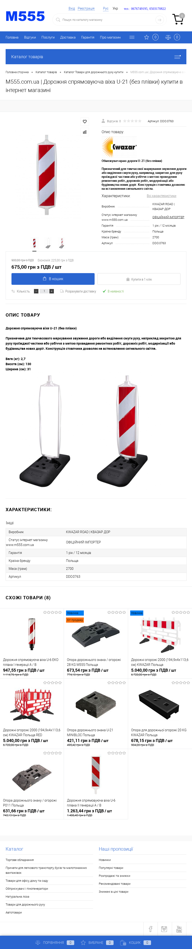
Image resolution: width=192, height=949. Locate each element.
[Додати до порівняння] (85, 132)
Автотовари (14, 912)
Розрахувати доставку (80, 291)
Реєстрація (86, 8)
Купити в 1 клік (141, 279)
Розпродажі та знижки (114, 876)
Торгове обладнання (20, 860)
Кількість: (23, 291)
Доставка (68, 37)
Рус (105, 8)
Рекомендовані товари (114, 883)
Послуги (48, 37)
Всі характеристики (161, 196)
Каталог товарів (27, 56)
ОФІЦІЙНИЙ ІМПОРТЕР (168, 217)
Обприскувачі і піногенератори (27, 888)
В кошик (56, 279)
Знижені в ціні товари (113, 891)
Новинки (105, 860)
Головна (12, 37)
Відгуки (30, 37)
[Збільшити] (48, 174)
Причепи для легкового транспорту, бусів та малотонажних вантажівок (46, 870)
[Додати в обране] (85, 122)
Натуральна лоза (17, 896)
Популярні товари (111, 868)
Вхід (72, 8)
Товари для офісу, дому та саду (27, 880)
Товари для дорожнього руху (25, 904)
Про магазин (110, 37)
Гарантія (87, 37)
